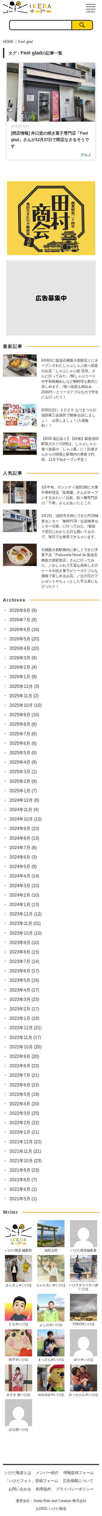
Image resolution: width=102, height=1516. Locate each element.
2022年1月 (24, 1132)
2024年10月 (26, 819)
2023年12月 (26, 914)
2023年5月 (24, 980)
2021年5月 (23, 1198)
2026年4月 (24, 648)
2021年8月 (23, 1179)
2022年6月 (24, 1085)
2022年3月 (24, 1113)
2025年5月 (23, 752)
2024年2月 (24, 895)
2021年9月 (24, 1170)
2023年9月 (24, 942)
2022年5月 (24, 1094)
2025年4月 (23, 762)
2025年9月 (24, 714)
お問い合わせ (19, 1489)
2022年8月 (24, 1066)
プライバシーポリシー (75, 1489)
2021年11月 (25, 1151)
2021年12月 (26, 1142)
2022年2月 (24, 1122)
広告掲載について (78, 1481)
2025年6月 (23, 743)
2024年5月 (23, 866)
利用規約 (43, 1489)
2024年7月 (23, 847)
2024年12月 (24, 800)
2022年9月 (24, 1056)
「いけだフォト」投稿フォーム (31, 1481)
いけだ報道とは (18, 1472)
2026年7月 (23, 620)
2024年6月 (23, 857)
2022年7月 (24, 1075)
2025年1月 (23, 790)
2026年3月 (23, 658)
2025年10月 (26, 705)
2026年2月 (23, 667)
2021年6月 (23, 1189)
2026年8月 (23, 610)
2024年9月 (24, 828)
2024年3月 (24, 885)
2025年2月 (23, 781)
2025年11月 (24, 696)
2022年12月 (26, 1027)
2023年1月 (24, 1018)
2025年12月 (24, 686)
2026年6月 (24, 629)
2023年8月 (24, 952)
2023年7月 (24, 961)
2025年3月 (23, 771)
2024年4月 (24, 876)
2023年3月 (24, 999)
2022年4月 (24, 1104)
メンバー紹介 (47, 1472)
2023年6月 (24, 971)
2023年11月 (25, 923)
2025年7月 (23, 734)
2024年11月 (24, 809)
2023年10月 (26, 933)
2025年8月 (23, 724)
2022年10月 (26, 1047)
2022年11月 (25, 1037)
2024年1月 (24, 904)
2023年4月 (24, 990)
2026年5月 (24, 639)
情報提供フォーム (78, 1472)
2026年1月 (23, 676)
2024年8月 (24, 838)
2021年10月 (26, 1160)
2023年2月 (24, 1009)
